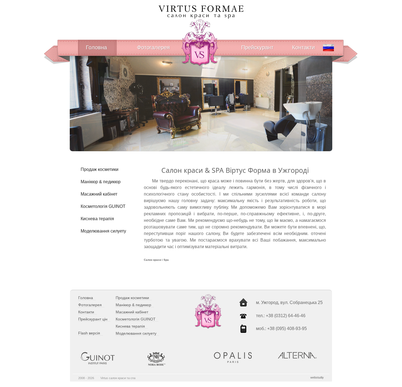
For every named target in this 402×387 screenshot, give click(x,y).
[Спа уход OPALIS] (239, 357)
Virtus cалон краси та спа (117, 378)
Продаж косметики (99, 169)
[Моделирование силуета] (172, 359)
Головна (96, 47)
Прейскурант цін (92, 319)
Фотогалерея (153, 47)
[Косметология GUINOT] (106, 358)
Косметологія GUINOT (103, 206)
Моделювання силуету (103, 231)
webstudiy (317, 377)
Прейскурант (257, 47)
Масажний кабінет (99, 194)
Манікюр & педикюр (101, 181)
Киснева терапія (97, 218)
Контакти (303, 47)
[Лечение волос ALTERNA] (300, 355)
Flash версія (89, 333)
